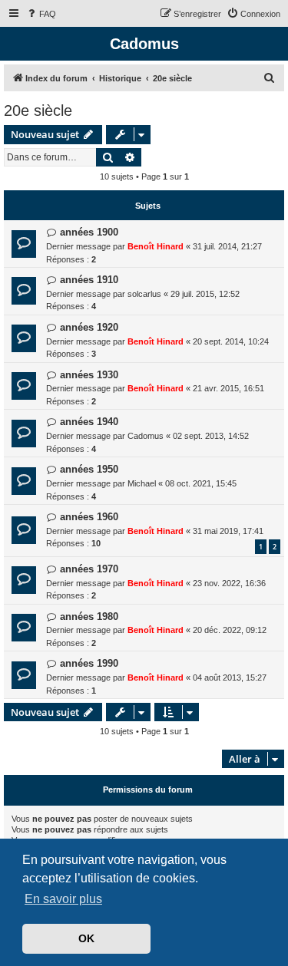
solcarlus (144, 293)
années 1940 (89, 421)
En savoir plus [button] (63, 898)
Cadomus (145, 435)
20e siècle (38, 110)
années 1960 (89, 517)
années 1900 (89, 232)
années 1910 (89, 279)
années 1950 (89, 469)
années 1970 (89, 569)
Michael (141, 483)
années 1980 (89, 616)
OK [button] (86, 938)
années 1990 (89, 663)
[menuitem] (40, 14)
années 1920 (89, 327)
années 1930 (89, 375)
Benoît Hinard (155, 246)
